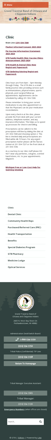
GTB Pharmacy (15, 253)
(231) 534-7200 (22, 42)
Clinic (11, 207)
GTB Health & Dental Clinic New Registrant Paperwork (21, 66)
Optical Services (16, 267)
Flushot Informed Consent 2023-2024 (23, 47)
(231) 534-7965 (25, 393)
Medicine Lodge (16, 260)
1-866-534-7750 (27, 339)
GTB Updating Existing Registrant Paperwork (22, 72)
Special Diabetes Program (21, 247)
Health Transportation (20, 234)
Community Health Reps (20, 220)
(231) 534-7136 (25, 404)
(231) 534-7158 (25, 357)
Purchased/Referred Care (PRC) (24, 227)
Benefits (12, 240)
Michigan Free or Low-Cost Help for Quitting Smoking (23, 168)
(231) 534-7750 (25, 346)
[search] (23, 421)
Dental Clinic (14, 214)
